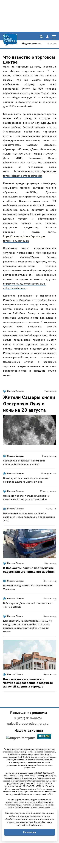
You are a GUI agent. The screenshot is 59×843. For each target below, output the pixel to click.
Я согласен (29, 832)
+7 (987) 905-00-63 (26, 783)
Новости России (15, 616)
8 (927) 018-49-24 (28, 718)
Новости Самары (15, 391)
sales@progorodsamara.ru (27, 724)
